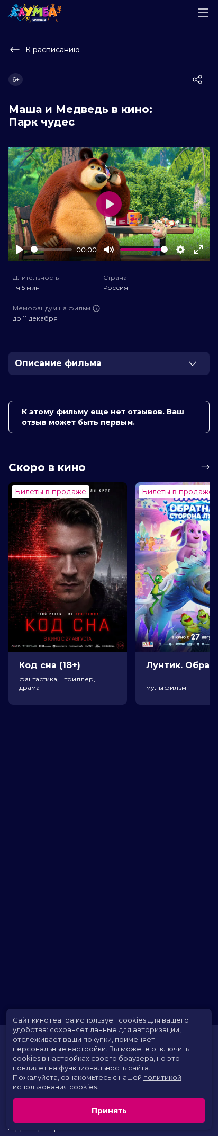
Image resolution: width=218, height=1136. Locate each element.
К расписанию (52, 50)
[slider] (51, 249)
